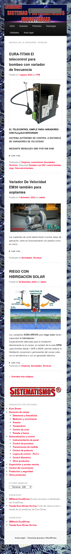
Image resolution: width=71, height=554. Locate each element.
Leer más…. (17, 251)
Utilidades (14, 32)
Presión (17, 422)
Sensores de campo (19, 412)
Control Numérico (22, 457)
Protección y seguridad (21, 471)
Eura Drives (15, 408)
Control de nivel (21, 429)
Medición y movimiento (25, 418)
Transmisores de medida (25, 446)
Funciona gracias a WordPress (42, 537)
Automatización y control (22, 436)
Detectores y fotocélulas (25, 415)
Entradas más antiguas (21, 376)
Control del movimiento (21, 467)
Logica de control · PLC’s (26, 453)
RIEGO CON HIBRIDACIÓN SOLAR (27, 274)
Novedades (49, 162)
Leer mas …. (17, 362)
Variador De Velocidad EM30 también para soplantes (27, 187)
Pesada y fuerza (21, 433)
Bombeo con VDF (37, 165)
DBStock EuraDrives (19, 498)
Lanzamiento (37, 162)
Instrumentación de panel (26, 439)
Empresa (23, 25)
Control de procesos (23, 443)
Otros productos (21, 460)
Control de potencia (23, 450)
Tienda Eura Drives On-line (23, 505)
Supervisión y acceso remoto (24, 464)
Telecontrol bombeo (24, 168)
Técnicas (13, 165)
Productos (36, 25)
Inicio (12, 25)
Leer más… (16, 155)
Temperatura (19, 425)
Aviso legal (29, 32)
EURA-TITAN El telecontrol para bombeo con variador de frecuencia (27, 61)
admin (42, 197)
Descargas (51, 25)
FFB (38, 74)
